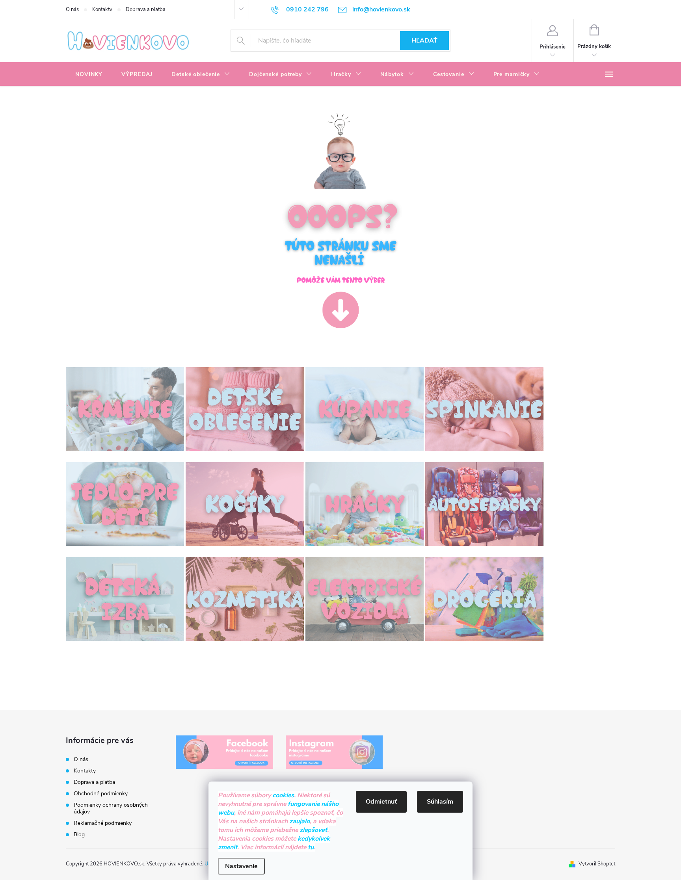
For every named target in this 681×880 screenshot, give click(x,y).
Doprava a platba (146, 9)
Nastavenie (241, 866)
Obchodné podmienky (101, 793)
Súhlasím (440, 801)
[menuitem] (89, 74)
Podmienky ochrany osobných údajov (111, 808)
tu (311, 847)
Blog (79, 834)
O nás (72, 9)
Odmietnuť (381, 801)
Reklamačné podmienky (103, 823)
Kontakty (102, 9)
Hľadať (424, 40)
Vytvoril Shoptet (597, 863)
